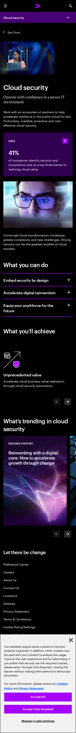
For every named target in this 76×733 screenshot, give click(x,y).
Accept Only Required (38, 709)
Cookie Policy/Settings (19, 627)
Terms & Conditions (17, 619)
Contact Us (11, 587)
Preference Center (16, 564)
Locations (10, 595)
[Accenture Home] (38, 6)
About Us (9, 580)
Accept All (38, 697)
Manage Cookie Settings (38, 721)
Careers (8, 572)
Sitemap (9, 603)
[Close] (71, 640)
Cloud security (13, 17)
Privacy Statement (16, 611)
